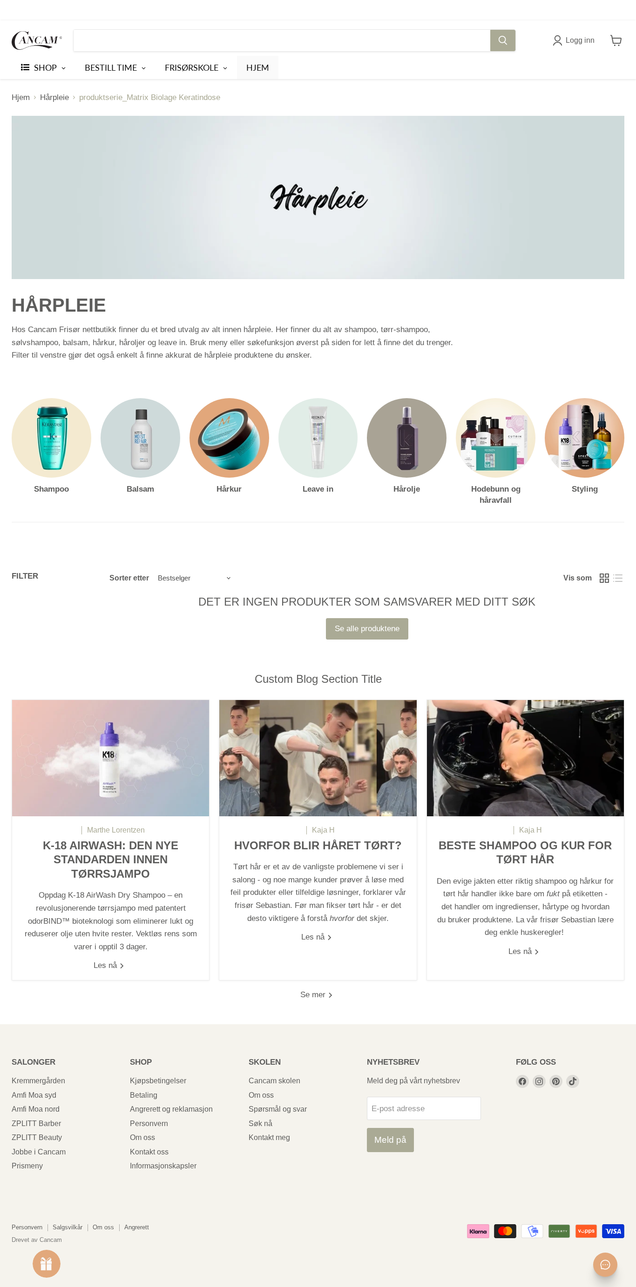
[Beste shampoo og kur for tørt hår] (525, 758)
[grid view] (604, 578)
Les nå (106, 965)
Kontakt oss (149, 1152)
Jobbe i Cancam (39, 1152)
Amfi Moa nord (36, 1109)
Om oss (142, 1137)
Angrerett (136, 1227)
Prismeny (27, 1166)
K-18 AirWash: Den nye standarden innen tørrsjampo (110, 860)
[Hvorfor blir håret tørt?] (317, 758)
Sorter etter (129, 578)
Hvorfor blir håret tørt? (318, 846)
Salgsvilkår (67, 1227)
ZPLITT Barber (36, 1123)
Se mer (314, 994)
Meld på (390, 1140)
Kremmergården (38, 1081)
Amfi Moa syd (34, 1095)
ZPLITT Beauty (37, 1137)
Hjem (21, 97)
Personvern (149, 1123)
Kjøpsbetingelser (158, 1081)
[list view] (618, 578)
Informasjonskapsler (163, 1166)
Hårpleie (54, 97)
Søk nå (260, 1123)
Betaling (143, 1095)
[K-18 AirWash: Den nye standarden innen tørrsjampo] (110, 758)
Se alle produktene (367, 628)
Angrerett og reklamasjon (171, 1109)
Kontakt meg (269, 1137)
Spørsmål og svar (278, 1109)
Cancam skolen (274, 1081)
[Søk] (502, 40)
